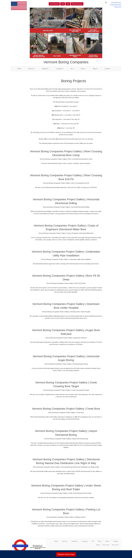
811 (72, 68)
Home (19, 68)
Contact (107, 68)
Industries (45, 68)
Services (31, 68)
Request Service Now (66, 554)
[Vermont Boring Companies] (29, 546)
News (83, 68)
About (95, 68)
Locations (59, 68)
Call (62, 4)
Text (68, 4)
